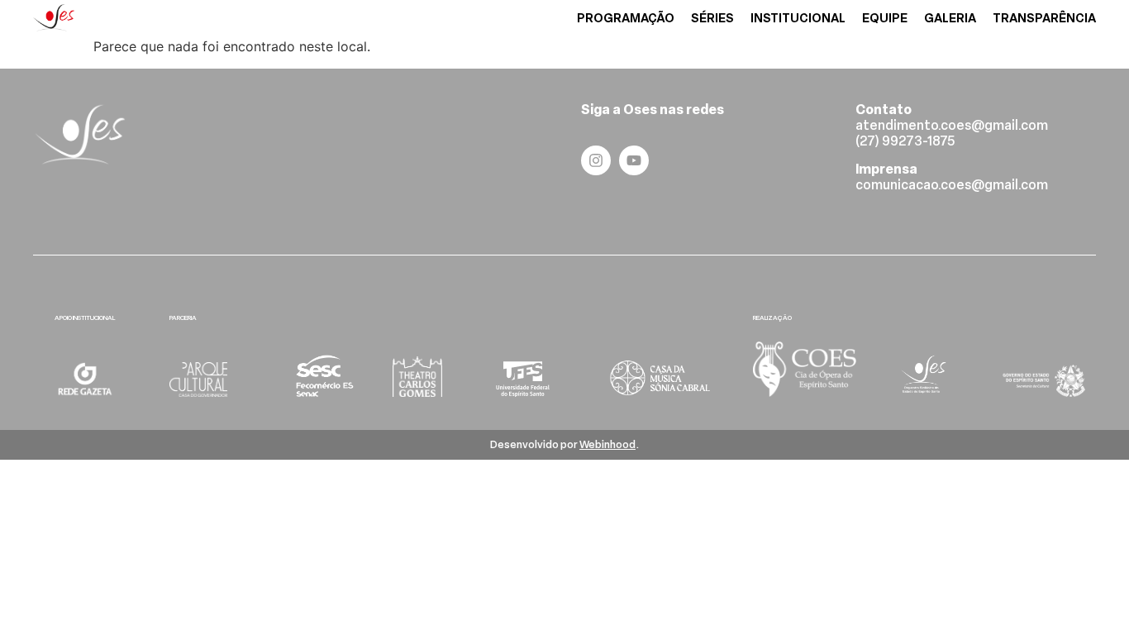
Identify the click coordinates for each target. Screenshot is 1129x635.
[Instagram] (596, 160)
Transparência (1044, 19)
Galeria (950, 19)
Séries (712, 19)
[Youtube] (634, 160)
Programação (625, 19)
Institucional (798, 19)
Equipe (884, 19)
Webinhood (607, 444)
